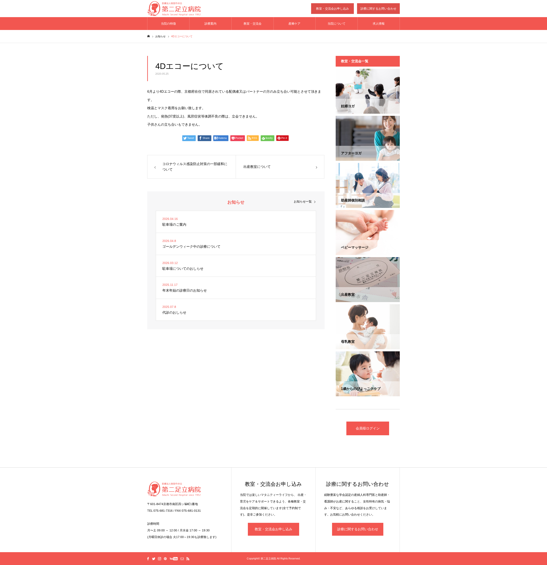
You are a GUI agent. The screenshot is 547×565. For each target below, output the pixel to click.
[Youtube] (173, 558)
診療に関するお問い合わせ (378, 8)
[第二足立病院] (174, 8)
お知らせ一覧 (303, 201)
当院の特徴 (168, 23)
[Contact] (182, 558)
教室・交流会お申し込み (332, 8)
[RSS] (188, 558)
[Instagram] (159, 558)
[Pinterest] (165, 558)
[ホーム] (148, 36)
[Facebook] (148, 558)
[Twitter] (153, 558)
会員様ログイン (368, 428)
